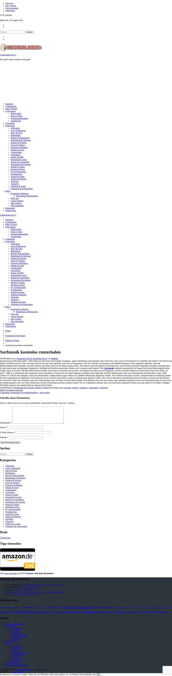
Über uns (9, 3)
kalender (154, 608)
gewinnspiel (63, 607)
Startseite (9, 104)
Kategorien (10, 126)
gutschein (112, 607)
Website (3, 437)
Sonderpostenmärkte (19, 118)
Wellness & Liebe (18, 186)
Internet (75, 388)
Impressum (10, 10)
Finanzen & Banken (19, 147)
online (53, 612)
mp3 (48, 612)
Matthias (54, 358)
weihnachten (164, 612)
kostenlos (84, 388)
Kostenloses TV (12, 662)
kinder (5, 612)
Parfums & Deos (18, 169)
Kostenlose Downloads (21, 164)
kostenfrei (12, 612)
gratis (72, 607)
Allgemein (15, 128)
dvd (43, 607)
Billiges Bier (16, 113)
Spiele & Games (18, 176)
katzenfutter (165, 608)
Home (8, 331)
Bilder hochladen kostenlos (11, 390)
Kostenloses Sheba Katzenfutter (26, 594)
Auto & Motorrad (18, 130)
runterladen (93, 388)
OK (98, 675)
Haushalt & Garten (19, 159)
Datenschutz (10, 210)
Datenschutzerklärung (14, 624)
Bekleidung (16, 135)
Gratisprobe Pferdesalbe (32, 587)
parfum (65, 612)
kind (1, 612)
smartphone (134, 612)
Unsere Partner (17, 201)
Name (3, 427)
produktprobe (88, 611)
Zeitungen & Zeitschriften (22, 189)
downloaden (38, 607)
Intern (7, 191)
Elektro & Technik (18, 142)
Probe (71, 611)
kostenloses (39, 611)
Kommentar (6, 423)
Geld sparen (10, 111)
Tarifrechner (16, 121)
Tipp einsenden (11, 8)
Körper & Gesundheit (20, 162)
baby (8, 608)
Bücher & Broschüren (20, 138)
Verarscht (15, 184)
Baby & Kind (11, 109)
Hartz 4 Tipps (16, 116)
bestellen (13, 607)
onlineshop (59, 612)
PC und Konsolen (18, 172)
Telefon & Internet (18, 179)
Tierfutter (15, 181)
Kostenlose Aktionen (19, 193)
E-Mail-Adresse (7, 432)
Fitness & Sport (17, 150)
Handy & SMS (17, 157)
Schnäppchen (16, 174)
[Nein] (102, 675)
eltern (47, 607)
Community (16, 645)
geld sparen (54, 607)
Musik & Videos (18, 167)
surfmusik (103, 388)
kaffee (149, 607)
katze (158, 607)
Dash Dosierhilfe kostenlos (25, 590)
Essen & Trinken (18, 145)
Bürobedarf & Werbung (21, 140)
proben (77, 612)
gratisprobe (84, 607)
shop (128, 612)
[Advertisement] (80, 82)
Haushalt (134, 607)
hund (139, 608)
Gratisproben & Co (8, 55)
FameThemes (17, 672)
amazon (3, 608)
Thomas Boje (11, 592)
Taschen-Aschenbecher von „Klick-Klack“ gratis (43, 585)
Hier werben (10, 6)
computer (67, 388)
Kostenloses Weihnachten (27, 196)
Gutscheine (10, 123)
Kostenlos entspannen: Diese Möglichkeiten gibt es (41, 592)
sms (140, 612)
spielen (152, 612)
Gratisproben (10, 106)
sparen (145, 611)
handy (129, 607)
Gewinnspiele (11, 641)
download (28, 607)
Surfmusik (109, 368)
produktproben (101, 612)
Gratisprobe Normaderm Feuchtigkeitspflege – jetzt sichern (25, 392)
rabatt (110, 612)
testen (157, 612)
